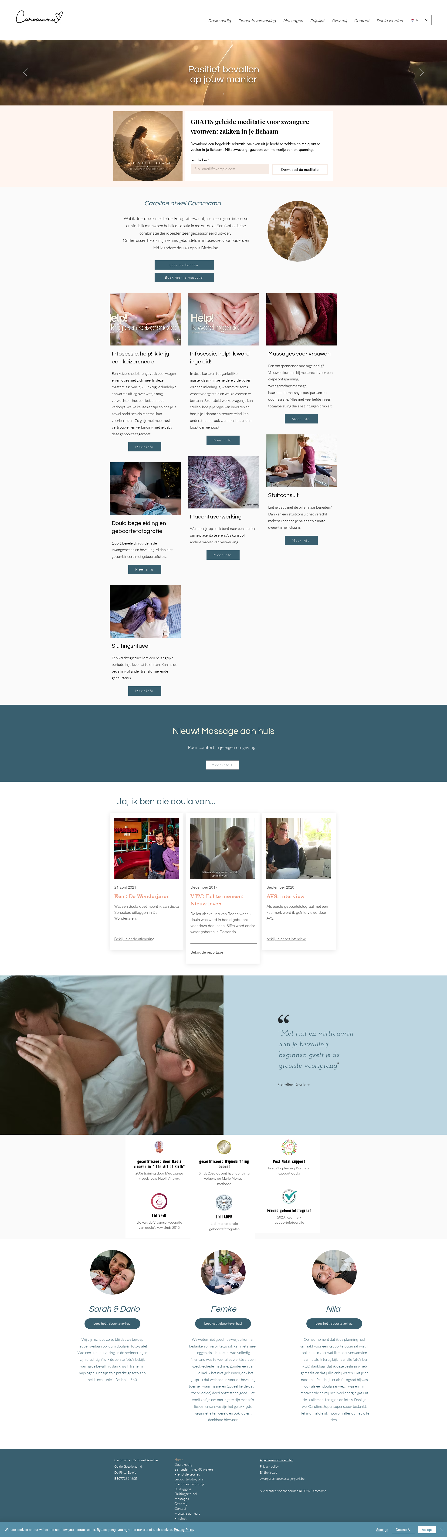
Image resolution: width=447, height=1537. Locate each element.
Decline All (403, 1529)
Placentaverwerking (216, 517)
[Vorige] (25, 72)
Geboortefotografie (188, 1479)
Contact (180, 1508)
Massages (181, 1498)
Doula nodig (183, 1464)
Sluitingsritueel (130, 646)
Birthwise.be (268, 1472)
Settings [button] (382, 1529)
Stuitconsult (283, 495)
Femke (223, 1309)
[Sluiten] (441, 1529)
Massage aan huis (187, 1513)
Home (178, 1459)
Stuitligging (183, 1489)
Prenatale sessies (187, 1474)
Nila (333, 1309)
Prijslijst (180, 1518)
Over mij (180, 1503)
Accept (427, 1529)
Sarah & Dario (114, 1309)
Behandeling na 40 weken (193, 1469)
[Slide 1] (223, 94)
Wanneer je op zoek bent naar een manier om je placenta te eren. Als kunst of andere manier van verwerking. (223, 535)
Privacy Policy (184, 1529)
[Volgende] (422, 72)
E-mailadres (200, 160)
